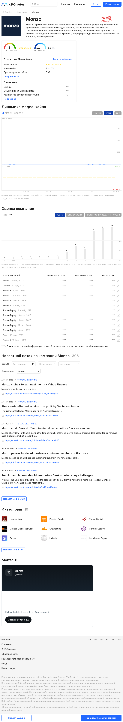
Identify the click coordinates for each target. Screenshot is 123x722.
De (89, 639)
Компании (79, 4)
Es (101, 639)
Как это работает (62, 59)
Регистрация (112, 4)
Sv (119, 639)
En (95, 639)
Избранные (10, 649)
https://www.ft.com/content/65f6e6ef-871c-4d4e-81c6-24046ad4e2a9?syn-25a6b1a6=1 (32, 487)
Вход (96, 4)
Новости (65, 4)
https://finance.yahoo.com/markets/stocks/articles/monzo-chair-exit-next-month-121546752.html (32, 393)
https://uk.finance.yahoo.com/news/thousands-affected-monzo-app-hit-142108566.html (32, 415)
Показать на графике (27, 380)
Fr (107, 639)
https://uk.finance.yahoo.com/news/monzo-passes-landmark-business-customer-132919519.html (32, 462)
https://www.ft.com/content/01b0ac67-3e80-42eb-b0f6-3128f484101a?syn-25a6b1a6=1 (32, 440)
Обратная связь (10, 654)
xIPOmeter (16, 4)
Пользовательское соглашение (18, 658)
